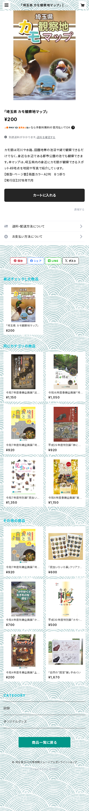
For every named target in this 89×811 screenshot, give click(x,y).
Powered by (40, 769)
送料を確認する (46, 137)
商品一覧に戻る (44, 742)
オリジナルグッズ (15, 721)
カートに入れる (44, 195)
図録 (6, 708)
